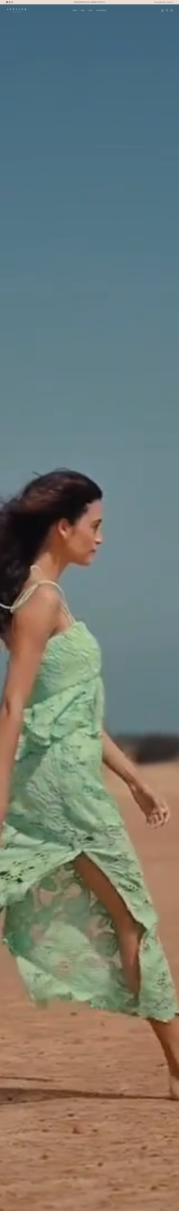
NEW (82, 10)
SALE (90, 10)
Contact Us (170, 2)
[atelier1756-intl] (16, 10)
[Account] (162, 10)
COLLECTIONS (101, 10)
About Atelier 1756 (159, 2)
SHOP (75, 10)
